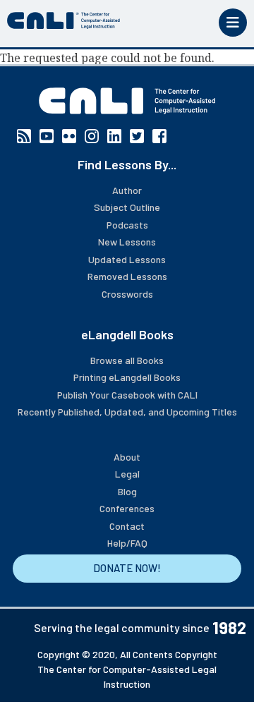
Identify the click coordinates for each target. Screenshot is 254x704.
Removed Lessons (127, 276)
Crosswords (127, 294)
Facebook (159, 136)
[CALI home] (63, 20)
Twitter (137, 136)
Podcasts (127, 225)
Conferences (127, 508)
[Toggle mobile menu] (233, 22)
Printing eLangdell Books (127, 377)
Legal (127, 474)
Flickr (69, 136)
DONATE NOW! (127, 568)
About (127, 457)
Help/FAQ (127, 543)
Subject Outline (127, 207)
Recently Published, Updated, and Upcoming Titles (127, 412)
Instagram (92, 136)
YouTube (47, 136)
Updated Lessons (127, 259)
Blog (127, 491)
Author (127, 190)
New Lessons (127, 242)
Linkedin (114, 136)
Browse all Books (127, 360)
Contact (127, 526)
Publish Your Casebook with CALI (127, 395)
